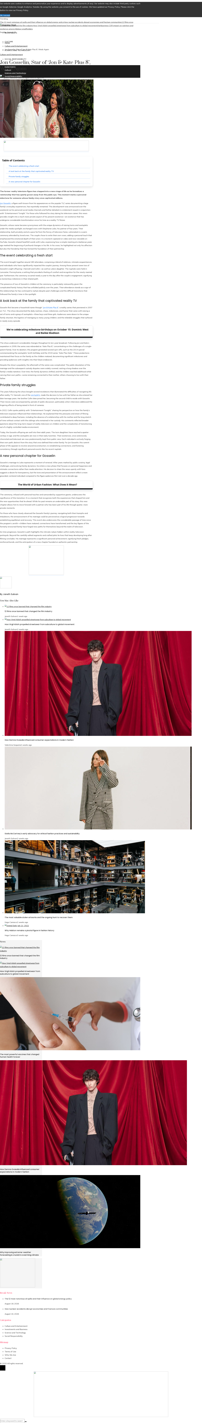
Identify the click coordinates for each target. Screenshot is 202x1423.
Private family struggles (19, 176)
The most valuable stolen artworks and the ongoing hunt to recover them (39, 917)
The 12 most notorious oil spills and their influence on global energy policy (32, 22)
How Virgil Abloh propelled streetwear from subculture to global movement (65, 25)
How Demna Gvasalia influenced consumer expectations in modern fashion (39, 740)
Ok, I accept (5, 15)
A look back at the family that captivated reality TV (31, 171)
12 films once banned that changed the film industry (28, 611)
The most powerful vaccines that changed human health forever (19, 1055)
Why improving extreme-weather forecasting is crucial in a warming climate (19, 1253)
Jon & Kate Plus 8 (50, 307)
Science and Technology (15, 1332)
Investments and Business (16, 1329)
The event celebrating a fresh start (24, 166)
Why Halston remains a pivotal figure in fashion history (29, 930)
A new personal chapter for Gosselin (24, 181)
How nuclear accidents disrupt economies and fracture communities (93, 22)
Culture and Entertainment (11, 54)
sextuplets (35, 395)
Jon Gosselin (5, 203)
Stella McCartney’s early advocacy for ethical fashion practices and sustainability (42, 833)
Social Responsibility (14, 1336)
